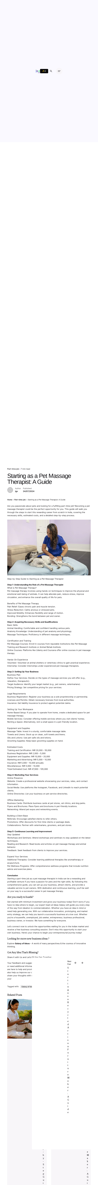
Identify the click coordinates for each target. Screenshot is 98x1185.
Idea (19, 952)
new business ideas (37, 938)
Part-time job (13, 469)
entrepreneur (56, 917)
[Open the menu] (59, 71)
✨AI (44, 71)
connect (16, 926)
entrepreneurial (60, 932)
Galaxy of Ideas (22, 943)
